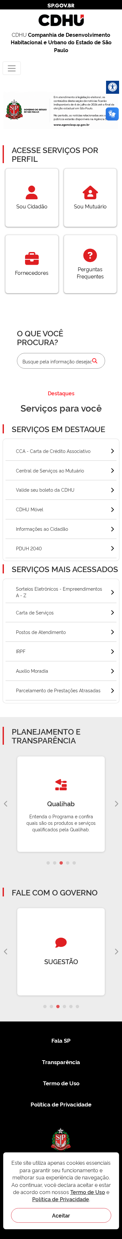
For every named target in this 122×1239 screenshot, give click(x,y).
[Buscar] (94, 361)
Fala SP (61, 1040)
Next (116, 804)
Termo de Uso (61, 1083)
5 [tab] (74, 863)
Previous (6, 804)
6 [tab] (77, 1007)
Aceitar (61, 1215)
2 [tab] (54, 863)
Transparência (61, 1062)
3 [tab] (61, 863)
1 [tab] (48, 863)
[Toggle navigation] (12, 68)
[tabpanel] (61, 804)
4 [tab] (67, 863)
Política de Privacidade (61, 1104)
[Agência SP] (72, 125)
